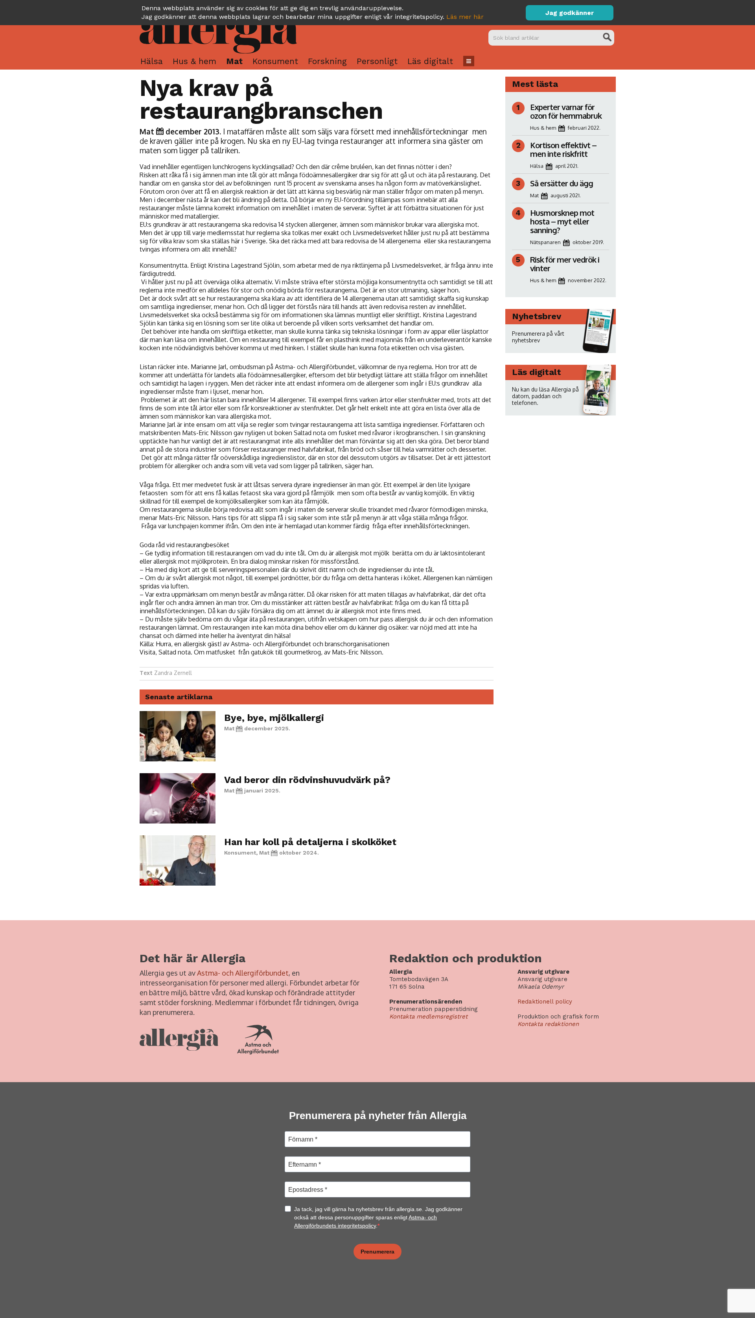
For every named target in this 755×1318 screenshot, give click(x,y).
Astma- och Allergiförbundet (243, 973)
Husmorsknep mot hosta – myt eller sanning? (562, 221)
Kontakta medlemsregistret (428, 1016)
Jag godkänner (569, 13)
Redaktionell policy (544, 1001)
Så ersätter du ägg (561, 183)
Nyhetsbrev (536, 316)
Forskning (327, 61)
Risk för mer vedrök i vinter (564, 263)
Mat (234, 61)
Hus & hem (194, 61)
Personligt (377, 61)
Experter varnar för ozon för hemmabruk (566, 111)
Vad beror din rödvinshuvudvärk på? (307, 779)
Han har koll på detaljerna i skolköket (310, 841)
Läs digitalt (430, 61)
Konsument (275, 61)
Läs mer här (465, 16)
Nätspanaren (545, 242)
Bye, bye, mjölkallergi (274, 717)
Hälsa (151, 61)
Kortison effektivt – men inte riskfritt (563, 149)
